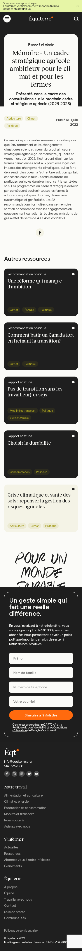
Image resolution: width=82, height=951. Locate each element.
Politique (12, 125)
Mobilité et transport (22, 410)
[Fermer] (77, 6)
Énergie (29, 309)
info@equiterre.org (18, 761)
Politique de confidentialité (29, 727)
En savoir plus (22, 8)
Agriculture (14, 118)
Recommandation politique (26, 274)
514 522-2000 (13, 766)
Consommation (20, 471)
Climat (31, 118)
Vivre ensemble (19, 417)
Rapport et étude (19, 382)
